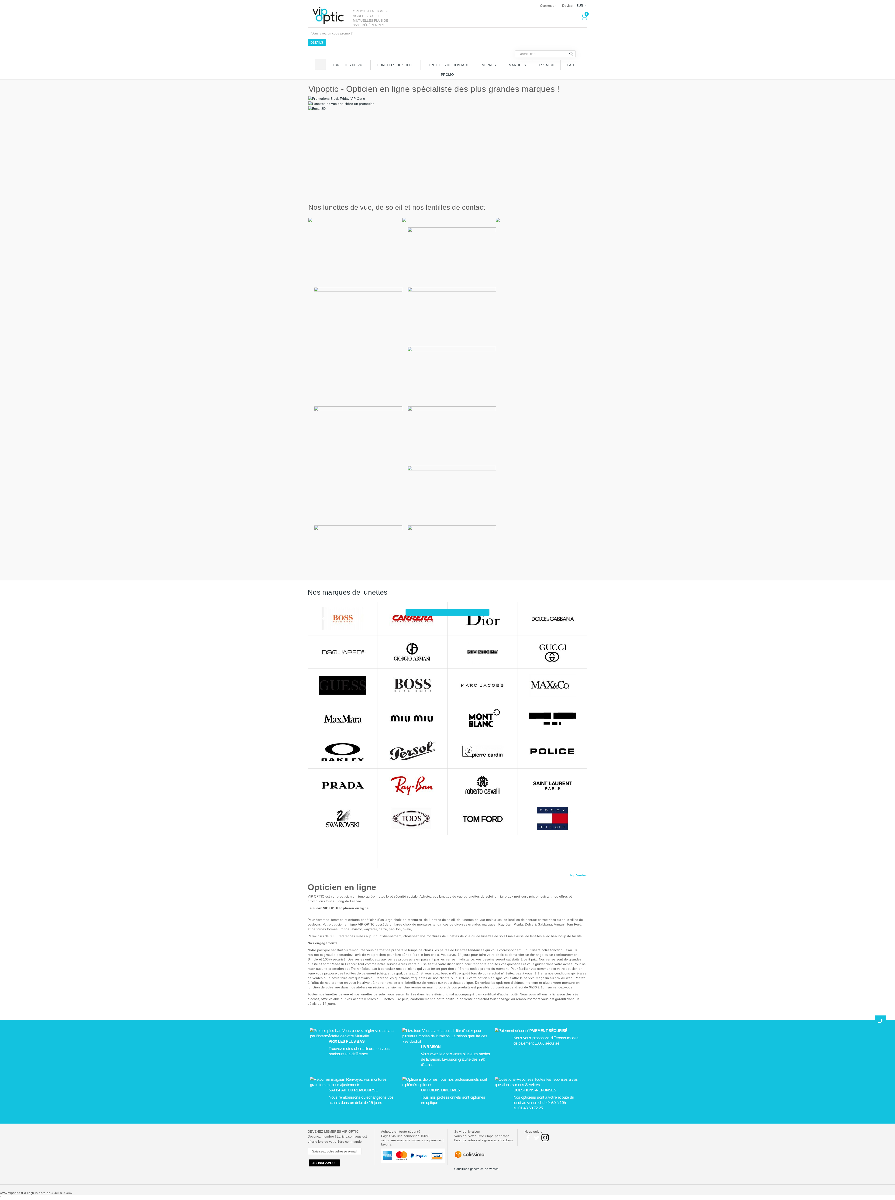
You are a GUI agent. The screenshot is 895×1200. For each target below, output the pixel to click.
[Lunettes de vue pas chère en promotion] (341, 103)
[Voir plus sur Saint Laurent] (552, 785)
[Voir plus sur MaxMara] (343, 718)
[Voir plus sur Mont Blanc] (482, 718)
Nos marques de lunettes (347, 592)
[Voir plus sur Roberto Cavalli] (482, 785)
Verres (489, 65)
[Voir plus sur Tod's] (413, 818)
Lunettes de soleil (395, 65)
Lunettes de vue (349, 65)
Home (320, 64)
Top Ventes (578, 875)
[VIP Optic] (328, 15)
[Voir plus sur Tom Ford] (482, 818)
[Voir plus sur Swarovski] (343, 818)
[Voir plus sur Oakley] (343, 752)
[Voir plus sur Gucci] (552, 652)
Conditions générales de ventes (476, 1169)
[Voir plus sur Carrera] (413, 618)
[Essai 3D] (317, 108)
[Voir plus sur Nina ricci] (552, 718)
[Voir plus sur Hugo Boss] (413, 685)
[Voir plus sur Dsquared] (343, 652)
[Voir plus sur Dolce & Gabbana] (552, 618)
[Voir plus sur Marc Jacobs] (482, 685)
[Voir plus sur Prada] (343, 785)
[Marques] (447, 612)
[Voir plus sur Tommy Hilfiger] (552, 818)
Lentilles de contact (448, 65)
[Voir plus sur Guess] (343, 685)
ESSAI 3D (546, 65)
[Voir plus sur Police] (552, 752)
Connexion (548, 5)
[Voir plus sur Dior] (482, 618)
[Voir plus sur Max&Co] (552, 685)
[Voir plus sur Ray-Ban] (413, 785)
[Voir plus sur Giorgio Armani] (413, 652)
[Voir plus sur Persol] (413, 752)
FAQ (570, 65)
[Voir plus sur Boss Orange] (343, 618)
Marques (517, 65)
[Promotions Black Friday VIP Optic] (336, 98)
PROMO (447, 74)
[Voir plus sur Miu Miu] (413, 718)
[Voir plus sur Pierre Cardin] (482, 752)
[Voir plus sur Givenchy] (482, 652)
